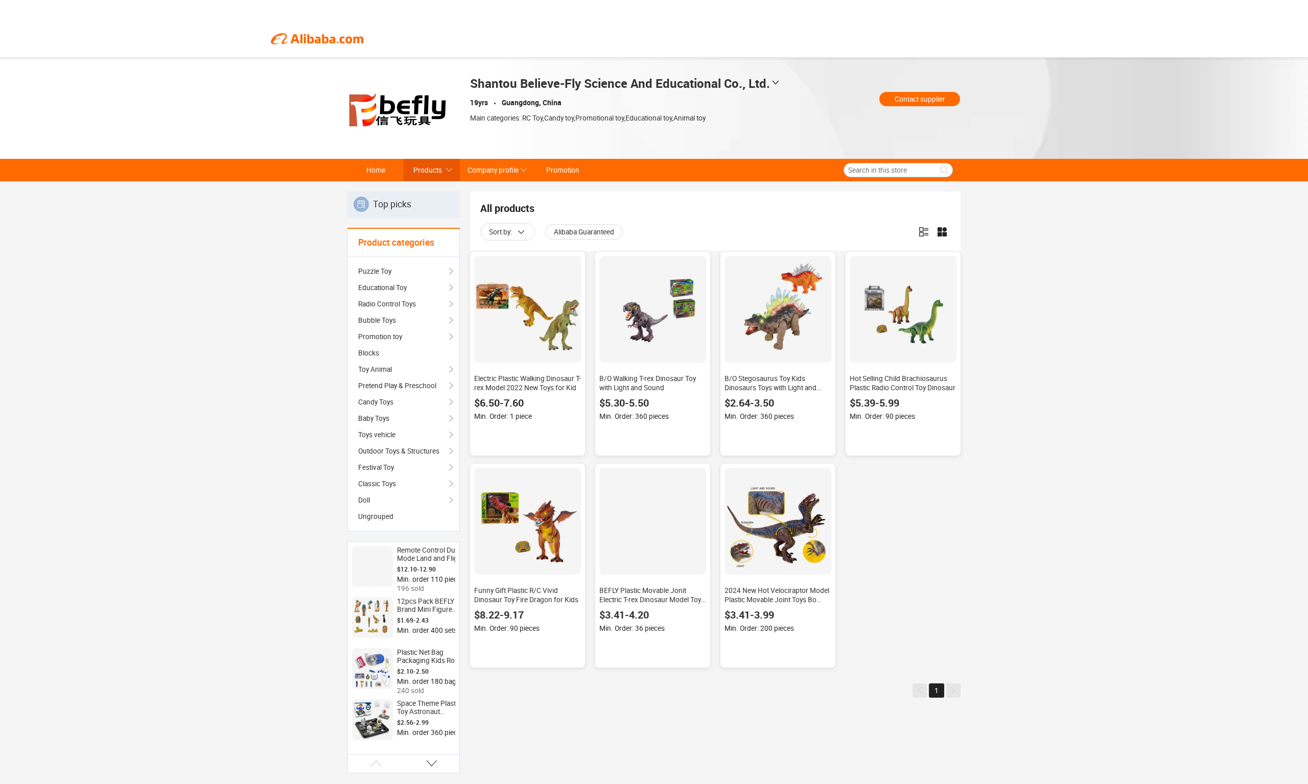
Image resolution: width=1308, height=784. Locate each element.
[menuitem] (403, 353)
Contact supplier (920, 99)
